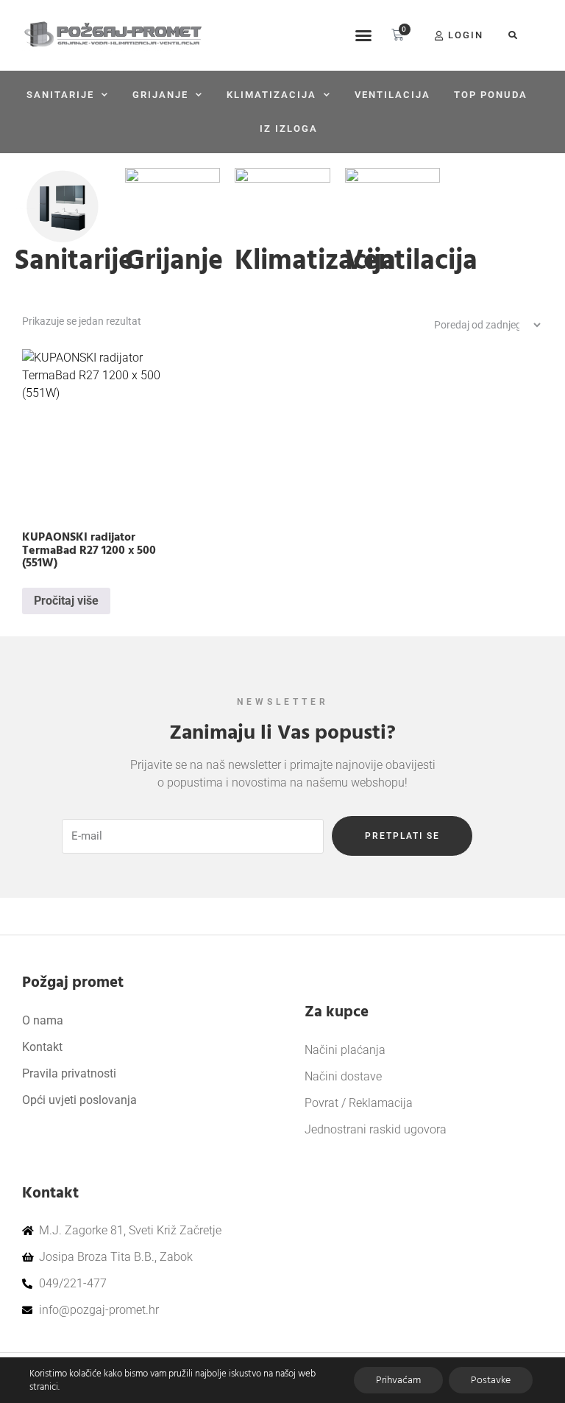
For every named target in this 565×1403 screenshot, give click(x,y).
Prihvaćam (398, 1379)
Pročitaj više (66, 601)
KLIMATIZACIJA (271, 94)
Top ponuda (490, 94)
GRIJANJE (160, 94)
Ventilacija (392, 94)
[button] (363, 35)
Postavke (491, 1379)
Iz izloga (289, 128)
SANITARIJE (60, 94)
